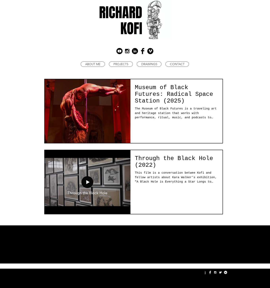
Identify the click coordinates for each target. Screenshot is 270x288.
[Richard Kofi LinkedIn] (225, 272)
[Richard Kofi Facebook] (210, 272)
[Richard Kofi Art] (127, 51)
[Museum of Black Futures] (119, 51)
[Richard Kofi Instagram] (215, 272)
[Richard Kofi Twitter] (220, 272)
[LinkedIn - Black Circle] (135, 51)
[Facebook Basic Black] (143, 51)
